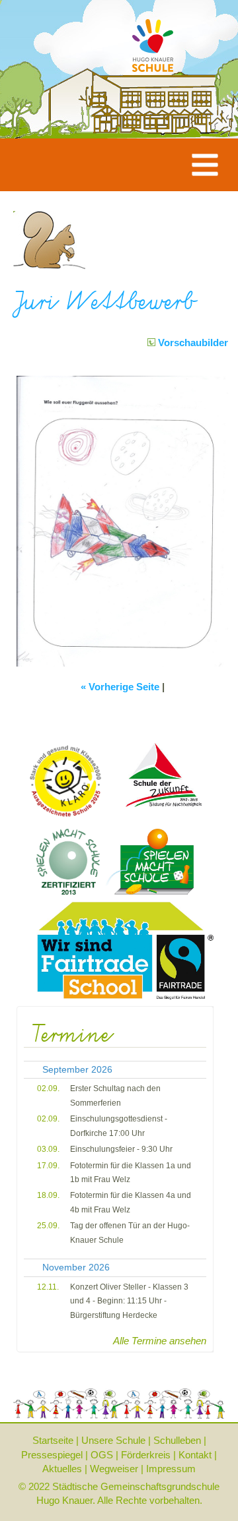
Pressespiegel (52, 1454)
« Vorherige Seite (120, 686)
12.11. (48, 1287)
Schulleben (177, 1440)
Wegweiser (114, 1468)
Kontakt (195, 1454)
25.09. (48, 1225)
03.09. (48, 1149)
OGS (102, 1454)
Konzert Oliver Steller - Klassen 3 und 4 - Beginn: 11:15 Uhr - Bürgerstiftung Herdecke (129, 1301)
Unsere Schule (113, 1440)
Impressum (171, 1468)
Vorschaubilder (191, 342)
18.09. (48, 1195)
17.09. (48, 1165)
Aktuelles (62, 1468)
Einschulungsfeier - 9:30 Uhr (121, 1149)
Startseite (52, 1440)
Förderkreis (146, 1454)
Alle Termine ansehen (159, 1340)
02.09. (48, 1088)
